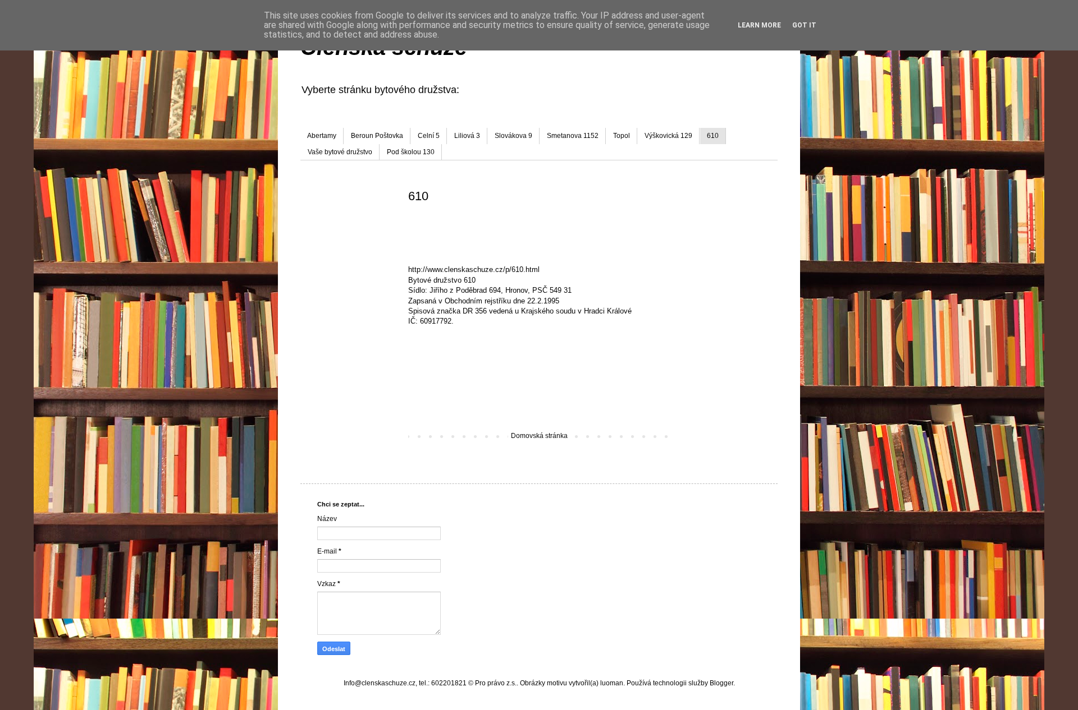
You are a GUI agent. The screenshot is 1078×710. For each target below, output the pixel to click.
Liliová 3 (467, 136)
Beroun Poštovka (377, 136)
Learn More (759, 25)
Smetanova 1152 (573, 136)
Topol (621, 136)
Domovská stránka (539, 436)
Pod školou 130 (411, 152)
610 (713, 136)
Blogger (721, 683)
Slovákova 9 (513, 136)
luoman (611, 683)
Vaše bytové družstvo (340, 152)
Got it (804, 25)
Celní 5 (429, 136)
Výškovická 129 (668, 136)
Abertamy (321, 136)
